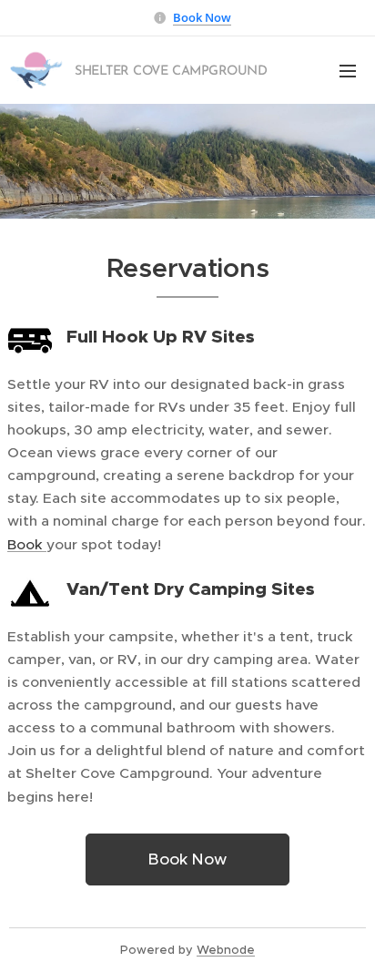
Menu (347, 70)
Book (26, 544)
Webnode (226, 949)
